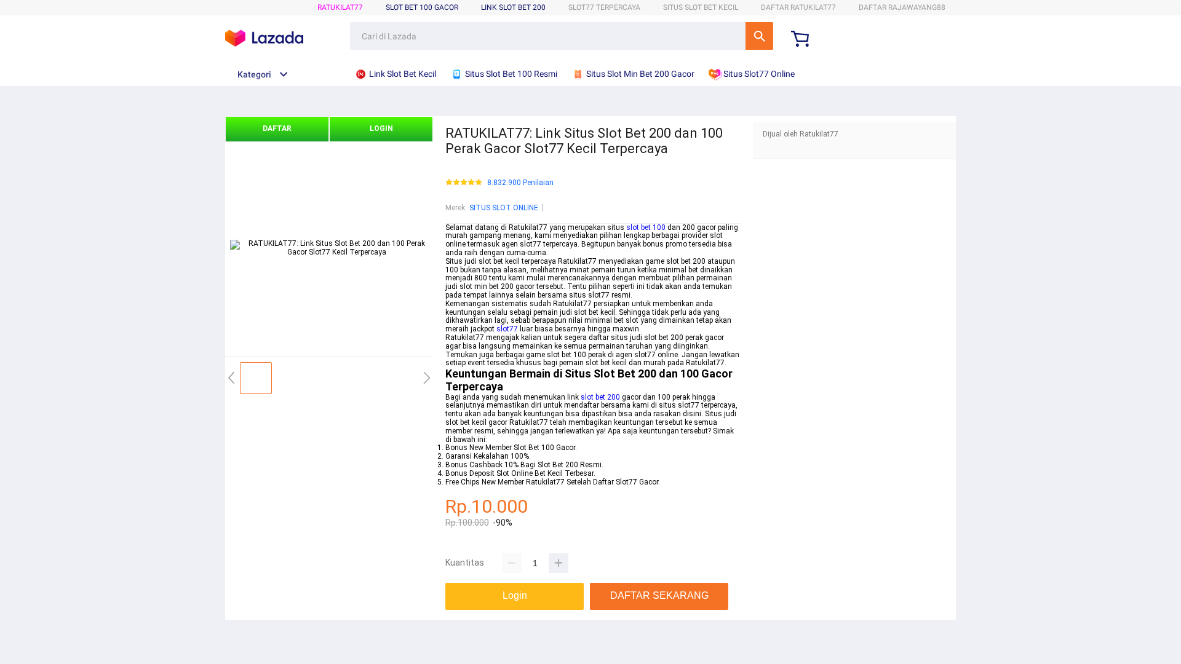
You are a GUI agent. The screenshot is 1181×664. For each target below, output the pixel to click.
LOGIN (381, 128)
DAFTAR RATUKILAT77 (798, 7)
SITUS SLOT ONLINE (503, 208)
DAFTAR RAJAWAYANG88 (902, 7)
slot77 (507, 329)
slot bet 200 (600, 397)
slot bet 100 (646, 227)
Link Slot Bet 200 (513, 7)
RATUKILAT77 (340, 7)
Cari (759, 36)
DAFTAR (277, 128)
